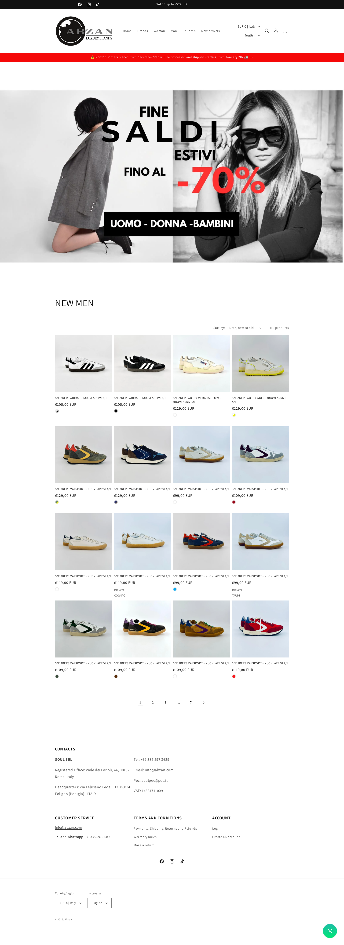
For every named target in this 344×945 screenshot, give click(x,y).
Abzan (68, 919)
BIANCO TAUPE (234, 589)
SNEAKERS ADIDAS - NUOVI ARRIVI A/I (80, 398)
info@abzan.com (68, 827)
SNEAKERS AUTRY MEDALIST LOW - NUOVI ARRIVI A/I (197, 400)
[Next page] (203, 702)
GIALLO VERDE (57, 502)
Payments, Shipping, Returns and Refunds (165, 829)
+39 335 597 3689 (97, 837)
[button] (267, 31)
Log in (217, 829)
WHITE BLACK (57, 411)
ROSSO (234, 676)
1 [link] (140, 702)
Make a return (144, 845)
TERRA (175, 676)
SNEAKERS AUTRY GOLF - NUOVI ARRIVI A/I (258, 400)
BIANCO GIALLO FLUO (234, 415)
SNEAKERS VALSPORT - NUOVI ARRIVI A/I (83, 489)
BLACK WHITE (116, 411)
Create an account (226, 837)
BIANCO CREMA (175, 502)
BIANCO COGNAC (116, 589)
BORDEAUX (234, 502)
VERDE (57, 676)
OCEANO (175, 589)
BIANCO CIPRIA (175, 415)
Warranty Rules (145, 837)
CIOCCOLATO (116, 676)
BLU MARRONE (116, 502)
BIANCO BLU (57, 589)
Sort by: (219, 328)
